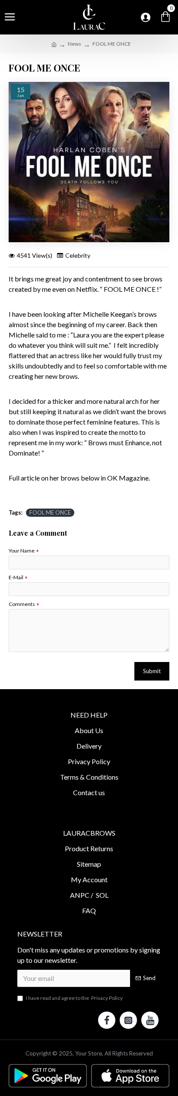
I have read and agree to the (74, 998)
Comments (22, 604)
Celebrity (77, 255)
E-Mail (16, 577)
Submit (152, 671)
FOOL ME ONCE (50, 512)
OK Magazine (128, 478)
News (74, 44)
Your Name (22, 550)
